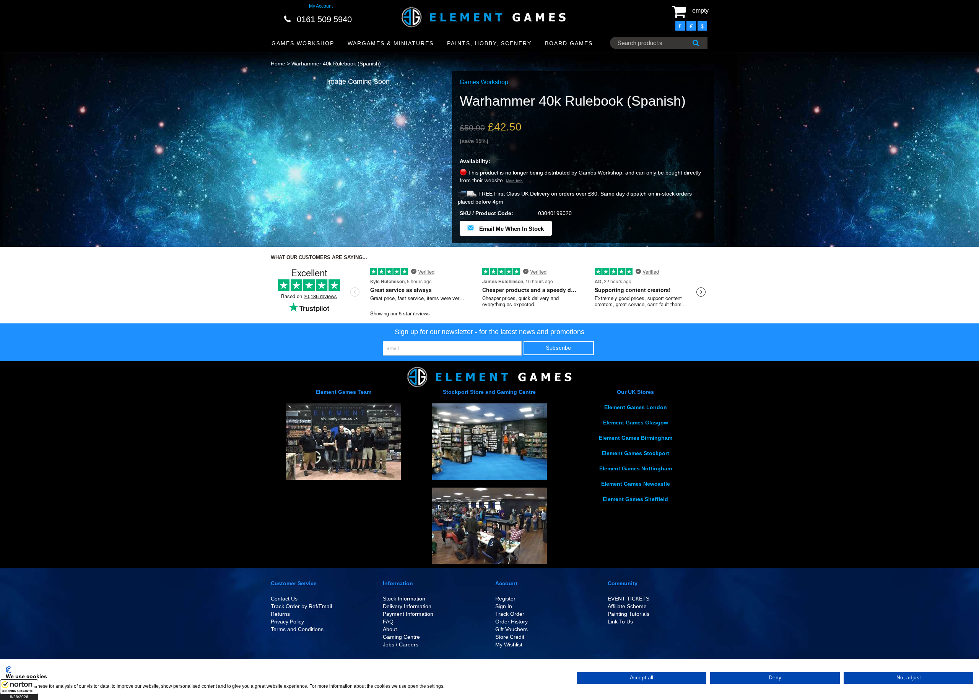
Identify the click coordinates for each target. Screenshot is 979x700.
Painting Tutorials (628, 614)
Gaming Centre (401, 637)
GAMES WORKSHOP (303, 43)
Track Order (509, 614)
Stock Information (404, 599)
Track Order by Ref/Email (301, 606)
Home (278, 63)
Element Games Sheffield (635, 499)
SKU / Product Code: (486, 213)
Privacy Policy (287, 621)
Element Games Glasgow (635, 422)
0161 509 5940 (324, 19)
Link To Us (620, 621)
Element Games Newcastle (635, 484)
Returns (280, 614)
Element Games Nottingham (635, 468)
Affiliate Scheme (627, 606)
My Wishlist (508, 644)
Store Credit (509, 637)
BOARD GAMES (569, 43)
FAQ (388, 621)
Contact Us (284, 599)
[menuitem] (303, 43)
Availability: (475, 161)
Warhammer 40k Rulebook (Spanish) (336, 63)
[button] (19, 689)
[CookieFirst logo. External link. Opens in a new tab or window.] (8, 669)
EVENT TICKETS (628, 599)
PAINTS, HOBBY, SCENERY (489, 43)
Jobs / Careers (400, 644)
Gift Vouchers (511, 629)
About (390, 629)
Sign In (503, 606)
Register (505, 599)
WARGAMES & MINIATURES (391, 43)
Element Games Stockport (635, 453)
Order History (511, 621)
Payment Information (408, 614)
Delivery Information (407, 606)
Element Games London (635, 407)
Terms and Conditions (297, 629)
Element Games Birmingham (635, 438)
